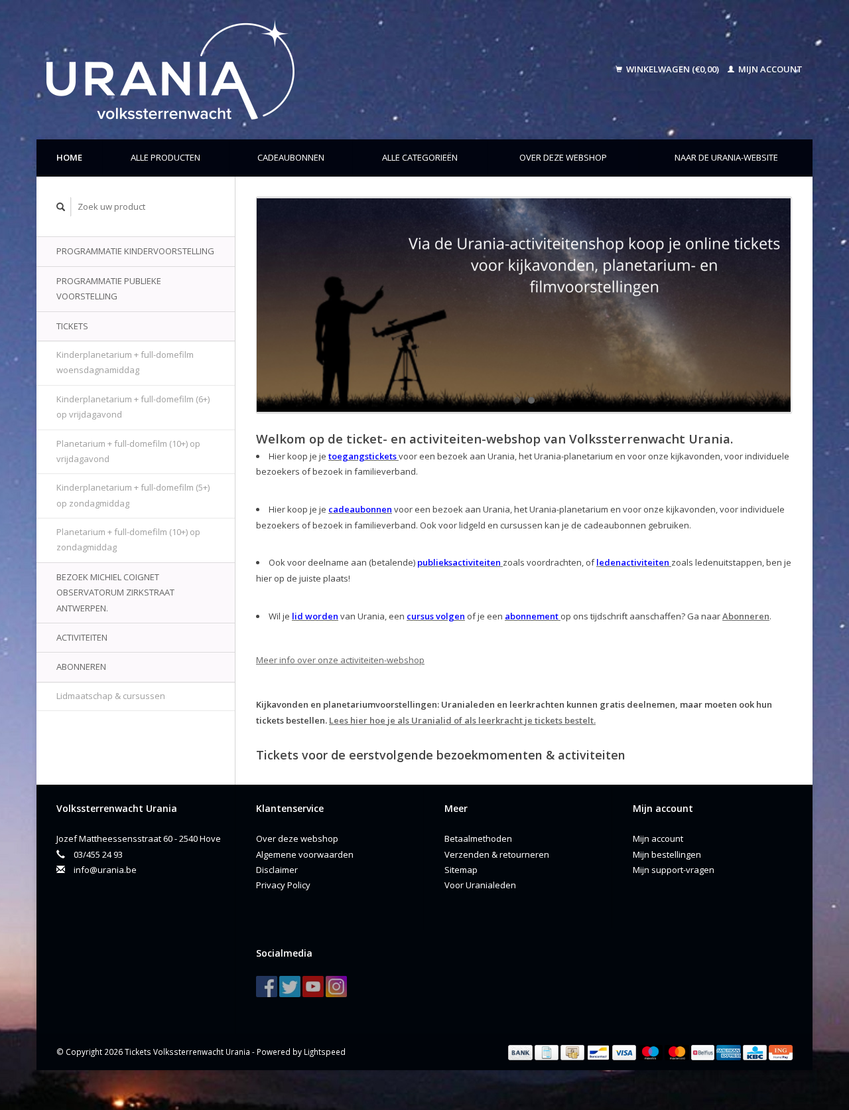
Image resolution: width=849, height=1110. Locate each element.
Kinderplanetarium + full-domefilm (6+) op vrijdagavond (133, 406)
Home (69, 157)
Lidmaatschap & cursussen (110, 696)
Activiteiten (81, 637)
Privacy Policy (283, 885)
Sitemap (461, 870)
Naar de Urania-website (726, 157)
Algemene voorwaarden (305, 854)
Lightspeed (325, 1051)
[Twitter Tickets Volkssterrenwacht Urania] (289, 986)
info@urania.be (105, 870)
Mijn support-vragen (673, 870)
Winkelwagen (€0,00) (672, 69)
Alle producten (165, 157)
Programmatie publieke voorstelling (108, 288)
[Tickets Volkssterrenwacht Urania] (262, 69)
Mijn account (769, 69)
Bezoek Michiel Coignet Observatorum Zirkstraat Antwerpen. (115, 592)
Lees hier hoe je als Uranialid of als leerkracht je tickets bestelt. (462, 720)
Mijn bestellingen (667, 854)
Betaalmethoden (478, 838)
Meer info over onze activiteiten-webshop (340, 660)
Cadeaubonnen (290, 157)
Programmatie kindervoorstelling (135, 251)
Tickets (72, 326)
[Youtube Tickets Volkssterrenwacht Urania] (313, 986)
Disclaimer (277, 870)
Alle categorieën (420, 157)
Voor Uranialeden (480, 885)
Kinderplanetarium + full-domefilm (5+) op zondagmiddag (133, 495)
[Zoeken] (61, 206)
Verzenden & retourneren (496, 854)
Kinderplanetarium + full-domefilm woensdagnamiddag (125, 362)
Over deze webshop (563, 157)
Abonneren (81, 667)
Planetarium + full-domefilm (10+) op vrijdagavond (128, 451)
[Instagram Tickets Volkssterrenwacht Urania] (336, 986)
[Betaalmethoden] (521, 1052)
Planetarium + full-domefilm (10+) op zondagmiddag (128, 539)
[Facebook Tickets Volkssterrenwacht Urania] (266, 986)
